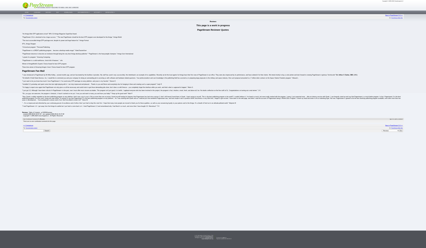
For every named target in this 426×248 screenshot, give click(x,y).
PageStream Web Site (397, 17)
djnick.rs (224, 237)
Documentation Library (31, 17)
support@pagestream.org (207, 238)
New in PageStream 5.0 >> (394, 15)
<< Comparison (28, 15)
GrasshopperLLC (209, 236)
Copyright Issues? (209, 237)
